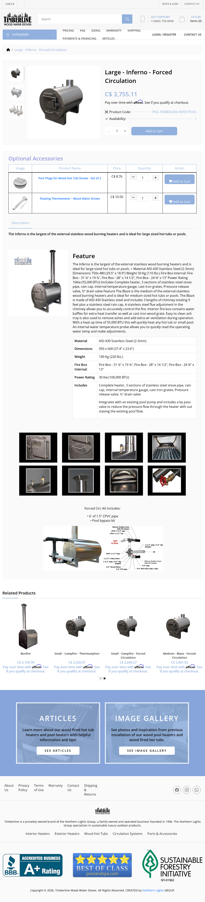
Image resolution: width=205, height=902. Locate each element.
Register (169, 34)
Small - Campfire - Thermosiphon (76, 653)
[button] (100, 678)
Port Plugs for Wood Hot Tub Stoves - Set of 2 (69, 178)
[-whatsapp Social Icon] (197, 790)
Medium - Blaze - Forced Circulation (179, 655)
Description (20, 223)
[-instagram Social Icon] (187, 790)
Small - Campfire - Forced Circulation (128, 655)
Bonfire (26, 653)
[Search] (127, 19)
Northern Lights (153, 890)
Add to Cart (154, 131)
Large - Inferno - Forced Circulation (40, 50)
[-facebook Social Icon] (177, 790)
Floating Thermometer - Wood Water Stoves (70, 198)
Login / (157, 34)
